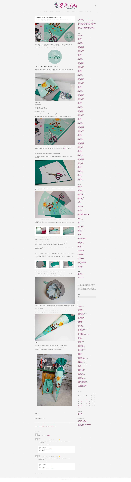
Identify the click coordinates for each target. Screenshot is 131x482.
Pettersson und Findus (82, 238)
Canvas (79, 202)
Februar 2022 (80, 107)
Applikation (80, 189)
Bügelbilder (80, 201)
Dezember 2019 (81, 142)
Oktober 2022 (80, 96)
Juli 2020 (79, 132)
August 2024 (80, 67)
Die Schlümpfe (80, 213)
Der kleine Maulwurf (62, 19)
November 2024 (81, 63)
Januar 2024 (80, 76)
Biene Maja (80, 198)
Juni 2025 (80, 54)
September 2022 (81, 98)
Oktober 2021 (80, 112)
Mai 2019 (80, 151)
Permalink (48, 435)
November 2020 (81, 127)
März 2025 (80, 58)
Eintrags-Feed (80, 274)
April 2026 (80, 40)
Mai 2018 (80, 167)
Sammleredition (81, 250)
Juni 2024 (80, 70)
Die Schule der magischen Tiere (83, 214)
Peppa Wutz (80, 237)
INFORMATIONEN (74, 11)
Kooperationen (80, 225)
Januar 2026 (80, 44)
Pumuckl (79, 245)
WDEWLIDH (80, 267)
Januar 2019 (80, 156)
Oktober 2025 (80, 48)
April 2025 (80, 56)
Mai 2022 (80, 103)
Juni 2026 (80, 38)
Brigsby (64, 479)
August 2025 (80, 51)
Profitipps (58, 11)
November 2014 (81, 180)
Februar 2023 (80, 91)
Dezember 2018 (81, 158)
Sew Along (80, 253)
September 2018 (81, 162)
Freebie (79, 217)
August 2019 (80, 147)
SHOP (91, 11)
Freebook (80, 218)
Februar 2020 (80, 139)
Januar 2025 (80, 60)
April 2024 (80, 72)
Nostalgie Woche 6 (81, 420)
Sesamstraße (80, 251)
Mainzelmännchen (81, 229)
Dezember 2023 (81, 78)
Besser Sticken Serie (81, 193)
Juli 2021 (79, 116)
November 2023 (81, 79)
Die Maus (80, 211)
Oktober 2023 (80, 80)
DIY (79, 215)
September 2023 (81, 82)
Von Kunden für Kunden (82, 265)
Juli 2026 (79, 36)
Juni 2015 (80, 174)
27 (86, 405)
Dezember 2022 (81, 94)
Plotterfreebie (80, 242)
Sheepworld (80, 255)
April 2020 (80, 136)
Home (41, 11)
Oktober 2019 (80, 144)
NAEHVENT (80, 231)
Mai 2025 (80, 55)
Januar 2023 (80, 92)
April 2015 (80, 176)
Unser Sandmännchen (82, 262)
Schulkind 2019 (40, 20)
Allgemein (50, 19)
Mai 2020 (80, 135)
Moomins (80, 230)
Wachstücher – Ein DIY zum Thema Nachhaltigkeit (48, 424)
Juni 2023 (80, 86)
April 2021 (80, 120)
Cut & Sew (80, 205)
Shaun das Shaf (81, 254)
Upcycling (80, 263)
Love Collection (81, 226)
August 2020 (80, 131)
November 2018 (81, 159)
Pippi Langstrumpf (81, 239)
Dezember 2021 (81, 110)
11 (81, 401)
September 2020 (81, 130)
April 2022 (80, 104)
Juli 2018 (79, 164)
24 (78, 405)
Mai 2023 (80, 87)
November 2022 (81, 95)
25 (81, 405)
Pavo (79, 235)
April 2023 (80, 88)
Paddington (80, 233)
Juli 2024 (79, 68)
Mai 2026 (80, 39)
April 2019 (80, 152)
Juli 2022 (79, 100)
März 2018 (80, 170)
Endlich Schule (69, 19)
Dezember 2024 (81, 62)
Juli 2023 (79, 84)
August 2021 (80, 115)
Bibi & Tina (80, 195)
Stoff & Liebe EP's (81, 258)
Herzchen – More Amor (82, 422)
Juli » (81, 407)
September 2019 (81, 146)
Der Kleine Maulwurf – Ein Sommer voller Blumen (47, 426)
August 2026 (80, 35)
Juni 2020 (80, 134)
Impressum (81, 11)
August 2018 (80, 163)
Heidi (37, 20)
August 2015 (80, 172)
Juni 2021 (80, 118)
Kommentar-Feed (81, 276)
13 (86, 401)
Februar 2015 (80, 179)
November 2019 (81, 143)
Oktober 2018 (80, 160)
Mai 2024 (80, 71)
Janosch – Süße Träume (82, 421)
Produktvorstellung (81, 243)
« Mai (79, 407)
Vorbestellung (80, 266)
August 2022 (80, 99)
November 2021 (81, 111)
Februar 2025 (80, 59)
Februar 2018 (80, 171)
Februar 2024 (80, 75)
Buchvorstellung (81, 199)
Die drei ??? (80, 210)
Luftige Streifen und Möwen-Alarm (88, 20)
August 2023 (80, 83)
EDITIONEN (45, 11)
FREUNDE (68, 11)
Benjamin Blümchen (81, 191)
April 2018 (80, 168)
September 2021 (81, 114)
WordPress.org (80, 277)
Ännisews (80, 187)
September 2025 (81, 50)
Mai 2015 (80, 175)
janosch (79, 223)
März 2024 (80, 74)
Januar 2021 (80, 124)
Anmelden (80, 273)
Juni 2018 (80, 166)
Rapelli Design (80, 247)
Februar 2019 (80, 155)
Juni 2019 (80, 150)
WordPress (70, 479)
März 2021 (80, 122)
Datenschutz (80, 414)
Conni (79, 203)
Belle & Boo (80, 190)
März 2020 (80, 138)
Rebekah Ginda (81, 249)
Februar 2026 (80, 43)
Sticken (79, 257)
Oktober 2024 (80, 64)
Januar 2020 (80, 140)
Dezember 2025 (81, 46)
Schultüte (45, 20)
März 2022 (80, 106)
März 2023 (80, 90)
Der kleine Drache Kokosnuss (83, 207)
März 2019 (80, 154)
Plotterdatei (80, 241)
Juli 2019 (79, 148)
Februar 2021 (80, 123)
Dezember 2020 (81, 126)
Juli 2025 (79, 52)
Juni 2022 (80, 102)
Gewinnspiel (80, 219)
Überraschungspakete (82, 261)
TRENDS (63, 11)
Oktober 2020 (80, 128)
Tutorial (53, 19)
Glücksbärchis (80, 221)
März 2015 (80, 178)
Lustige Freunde (81, 425)
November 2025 (81, 47)
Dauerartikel (80, 206)
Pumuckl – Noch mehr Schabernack (84, 424)
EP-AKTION (86, 11)
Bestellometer (80, 194)
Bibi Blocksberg (81, 197)
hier (64, 148)
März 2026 (80, 42)
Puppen (79, 246)
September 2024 (81, 66)
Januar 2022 (80, 108)
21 (89, 403)
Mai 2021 (80, 119)
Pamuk (79, 234)
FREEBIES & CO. (52, 11)
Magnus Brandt (81, 227)
